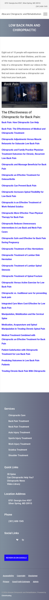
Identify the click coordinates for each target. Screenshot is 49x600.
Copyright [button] (21, 576)
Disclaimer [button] (33, 576)
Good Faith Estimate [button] (21, 582)
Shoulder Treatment (18, 455)
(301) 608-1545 (41, 6)
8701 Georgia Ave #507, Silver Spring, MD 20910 (22, 3)
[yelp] (11, 540)
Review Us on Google (16, 558)
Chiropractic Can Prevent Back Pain (19, 185)
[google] (5, 540)
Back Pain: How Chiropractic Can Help (20, 122)
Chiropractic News (16, 480)
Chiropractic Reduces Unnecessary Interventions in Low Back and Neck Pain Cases (22, 227)
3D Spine (11, 474)
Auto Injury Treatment (19, 432)
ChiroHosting (6, 596)
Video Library (13, 484)
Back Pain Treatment (18, 421)
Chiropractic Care (16, 415)
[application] (24, 95)
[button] (24, 95)
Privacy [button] (6, 582)
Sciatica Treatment (17, 449)
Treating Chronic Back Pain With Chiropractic (23, 371)
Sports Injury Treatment (20, 438)
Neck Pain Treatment (18, 426)
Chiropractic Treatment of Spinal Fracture (22, 276)
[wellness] (23, 540)
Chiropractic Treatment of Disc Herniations (22, 249)
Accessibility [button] (8, 576)
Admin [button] (36, 582)
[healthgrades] (17, 540)
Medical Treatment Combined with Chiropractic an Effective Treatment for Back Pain (23, 339)
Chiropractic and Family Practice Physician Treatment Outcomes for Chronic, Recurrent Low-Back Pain (23, 154)
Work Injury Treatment (19, 444)
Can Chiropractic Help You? (20, 477)
